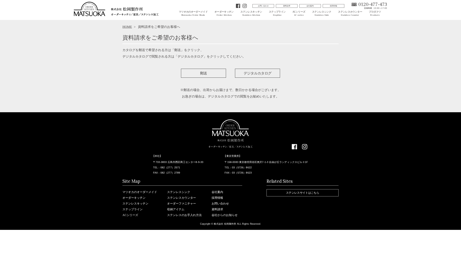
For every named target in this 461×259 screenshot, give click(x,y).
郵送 (203, 73)
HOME (127, 27)
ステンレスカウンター (181, 197)
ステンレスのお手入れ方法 (184, 215)
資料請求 (286, 6)
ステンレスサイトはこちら (302, 192)
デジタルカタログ (258, 73)
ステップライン (132, 209)
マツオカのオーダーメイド (139, 192)
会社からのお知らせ (225, 215)
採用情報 (333, 6)
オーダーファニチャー (181, 203)
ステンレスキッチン (135, 203)
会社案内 (310, 6)
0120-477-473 (372, 4)
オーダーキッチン (134, 197)
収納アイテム (175, 209)
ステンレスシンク (178, 192)
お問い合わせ (263, 6)
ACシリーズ (130, 215)
